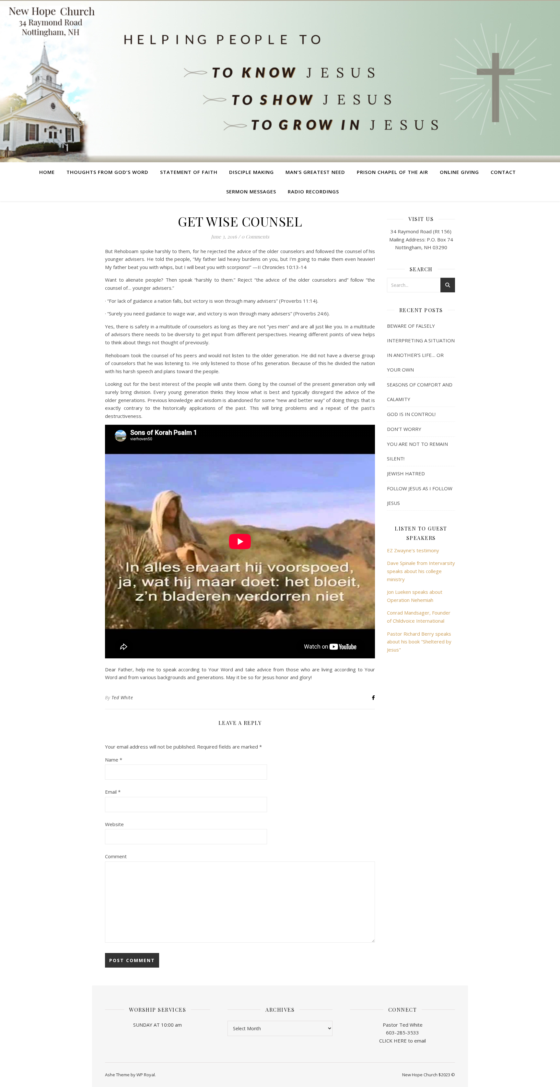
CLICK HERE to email (402, 1040)
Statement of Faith (188, 172)
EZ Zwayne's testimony (413, 550)
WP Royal (145, 1075)
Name (113, 759)
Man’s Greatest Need (315, 172)
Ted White (122, 697)
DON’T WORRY (404, 429)
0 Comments (255, 236)
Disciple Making (251, 172)
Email (113, 791)
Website (114, 824)
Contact (503, 172)
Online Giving (459, 172)
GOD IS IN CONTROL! (411, 414)
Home (47, 172)
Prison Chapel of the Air (392, 172)
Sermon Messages (251, 191)
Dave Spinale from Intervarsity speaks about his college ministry (421, 571)
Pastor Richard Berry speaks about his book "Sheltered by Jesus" (419, 641)
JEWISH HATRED (406, 473)
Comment (116, 856)
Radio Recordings (313, 191)
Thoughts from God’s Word (107, 172)
